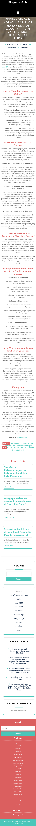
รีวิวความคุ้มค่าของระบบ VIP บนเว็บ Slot (19, 678)
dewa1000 (19, 603)
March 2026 (18, 754)
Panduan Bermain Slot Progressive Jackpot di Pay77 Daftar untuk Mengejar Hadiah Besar (19, 687)
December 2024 (18, 789)
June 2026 (18, 749)
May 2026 (18, 752)
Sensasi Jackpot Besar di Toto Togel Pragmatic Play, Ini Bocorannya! (17, 532)
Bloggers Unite (18, 2)
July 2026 (18, 746)
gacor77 (5, 67)
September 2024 (18, 795)
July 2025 (18, 769)
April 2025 (18, 777)
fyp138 (19, 599)
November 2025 (18, 763)
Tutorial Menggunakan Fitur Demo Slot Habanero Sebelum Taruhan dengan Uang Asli (19, 670)
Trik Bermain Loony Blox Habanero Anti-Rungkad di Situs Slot (19, 651)
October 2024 (18, 792)
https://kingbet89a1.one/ (19, 595)
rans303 (19, 630)
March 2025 (18, 780)
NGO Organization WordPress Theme (17, 821)
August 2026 (18, 743)
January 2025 (18, 786)
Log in (18, 805)
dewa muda (19, 611)
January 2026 (18, 757)
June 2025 (18, 772)
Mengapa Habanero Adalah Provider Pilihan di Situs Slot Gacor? (17, 502)
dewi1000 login (19, 615)
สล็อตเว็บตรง (19, 626)
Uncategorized (22, 437)
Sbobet (19, 622)
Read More (9, 487)
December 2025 (18, 760)
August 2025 (18, 766)
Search (19, 565)
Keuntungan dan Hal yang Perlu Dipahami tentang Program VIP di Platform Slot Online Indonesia (19, 661)
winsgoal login (19, 618)
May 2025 (18, 775)
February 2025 (18, 783)
